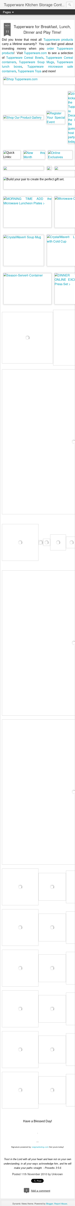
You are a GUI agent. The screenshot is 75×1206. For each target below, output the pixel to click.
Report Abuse (60, 1203)
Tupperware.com (35, 53)
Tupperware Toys (29, 71)
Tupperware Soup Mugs (36, 62)
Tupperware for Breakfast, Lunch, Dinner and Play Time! (42, 29)
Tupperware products (58, 39)
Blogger (49, 1203)
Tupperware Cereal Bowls (24, 57)
